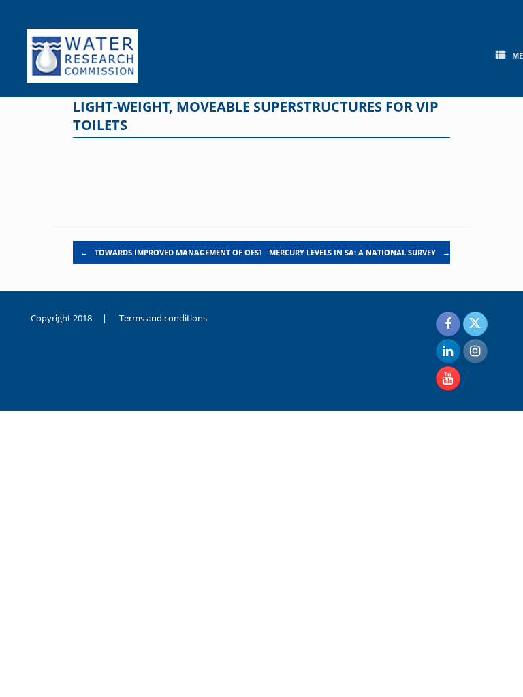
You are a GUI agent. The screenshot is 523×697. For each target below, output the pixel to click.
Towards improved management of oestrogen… (188, 252)
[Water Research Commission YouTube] (448, 378)
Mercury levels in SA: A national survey (359, 252)
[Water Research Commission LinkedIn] (448, 351)
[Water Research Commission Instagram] (475, 351)
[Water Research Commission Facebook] (448, 324)
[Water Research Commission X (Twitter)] (475, 324)
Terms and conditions (163, 318)
